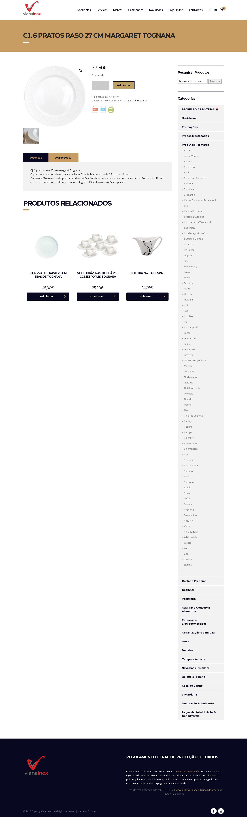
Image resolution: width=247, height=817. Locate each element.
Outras (188, 564)
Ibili (186, 305)
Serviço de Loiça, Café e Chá (120, 100)
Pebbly (188, 421)
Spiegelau (189, 482)
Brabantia (189, 194)
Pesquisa (215, 81)
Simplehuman (191, 465)
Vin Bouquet (190, 531)
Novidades (156, 10)
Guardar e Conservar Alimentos (196, 609)
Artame (188, 161)
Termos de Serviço (209, 790)
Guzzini (188, 294)
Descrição (35, 157)
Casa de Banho (192, 685)
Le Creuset (190, 338)
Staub (187, 487)
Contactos (196, 10)
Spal (186, 476)
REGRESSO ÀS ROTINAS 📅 (200, 109)
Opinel (187, 404)
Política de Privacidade (185, 790)
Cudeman (189, 227)
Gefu (187, 288)
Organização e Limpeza (198, 632)
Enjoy (187, 272)
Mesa (185, 641)
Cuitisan (188, 244)
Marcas (117, 10)
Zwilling (188, 559)
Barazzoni (189, 167)
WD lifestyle (190, 537)
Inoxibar (188, 316)
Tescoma (189, 504)
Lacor (187, 332)
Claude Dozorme (193, 211)
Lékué (187, 343)
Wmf (186, 548)
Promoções (190, 127)
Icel (186, 310)
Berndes (188, 183)
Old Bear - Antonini (194, 388)
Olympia (188, 393)
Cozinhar (188, 590)
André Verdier (191, 156)
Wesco (187, 542)
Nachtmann (190, 377)
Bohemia (189, 189)
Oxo (186, 410)
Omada (188, 399)
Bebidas (187, 650)
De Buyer (189, 249)
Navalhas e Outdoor (195, 668)
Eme (186, 261)
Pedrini (188, 426)
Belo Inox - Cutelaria (195, 178)
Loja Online (176, 10)
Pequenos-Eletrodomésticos (194, 621)
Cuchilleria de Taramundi (197, 222)
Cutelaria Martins (193, 238)
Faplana (188, 283)
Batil (186, 172)
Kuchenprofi (191, 327)
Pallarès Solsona (193, 415)
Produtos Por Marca (195, 144)
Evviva (187, 277)
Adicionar (123, 85)
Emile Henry (190, 266)
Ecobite (92, 811)
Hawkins (188, 299)
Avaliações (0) (63, 157)
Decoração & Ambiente (198, 703)
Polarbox (189, 437)
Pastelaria (189, 598)
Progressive (190, 443)
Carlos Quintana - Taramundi (200, 200)
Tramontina (190, 515)
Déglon (188, 255)
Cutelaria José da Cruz (196, 233)
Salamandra (191, 448)
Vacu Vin (188, 520)
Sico (186, 454)
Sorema (188, 471)
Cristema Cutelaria (194, 216)
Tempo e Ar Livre (193, 659)
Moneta (188, 366)
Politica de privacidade (187, 771)
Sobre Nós (84, 10)
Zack (186, 553)
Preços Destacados (195, 136)
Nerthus (188, 382)
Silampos (189, 460)
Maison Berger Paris (195, 360)
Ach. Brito (189, 150)
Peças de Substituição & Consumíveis (199, 714)
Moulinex (189, 371)
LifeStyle (188, 355)
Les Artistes (190, 349)
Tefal (187, 498)
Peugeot (188, 432)
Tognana (142, 100)
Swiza (187, 493)
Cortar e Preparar (194, 581)
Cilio (186, 205)
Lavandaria (189, 694)
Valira (187, 526)
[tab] (35, 157)
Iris (185, 321)
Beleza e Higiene (193, 677)
